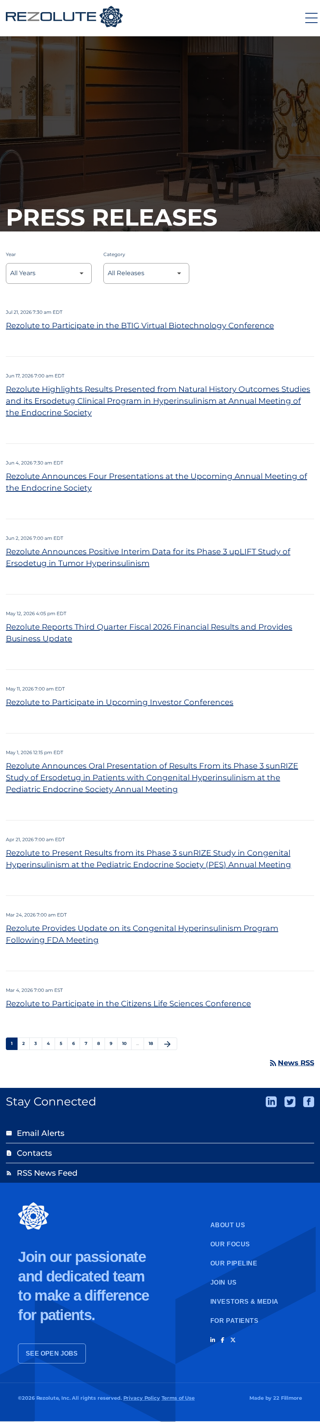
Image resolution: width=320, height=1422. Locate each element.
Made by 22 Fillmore (275, 1398)
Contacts (29, 1153)
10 (127, 1043)
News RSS (291, 1063)
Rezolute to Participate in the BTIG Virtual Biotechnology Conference (140, 325)
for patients (234, 1320)
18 (153, 1043)
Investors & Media (244, 1301)
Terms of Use (178, 1398)
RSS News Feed (42, 1173)
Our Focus (230, 1244)
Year (11, 254)
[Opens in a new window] (271, 1101)
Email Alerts (35, 1133)
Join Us (223, 1282)
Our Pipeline (234, 1263)
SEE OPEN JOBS (52, 1353)
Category (114, 254)
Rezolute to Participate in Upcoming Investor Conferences (119, 702)
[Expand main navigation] (310, 17)
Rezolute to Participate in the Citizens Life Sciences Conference (128, 1003)
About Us (227, 1225)
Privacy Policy (141, 1398)
